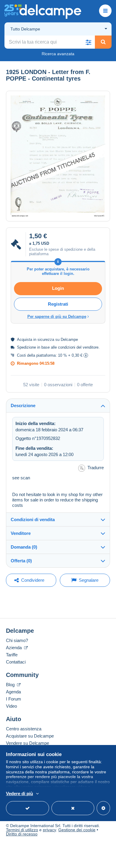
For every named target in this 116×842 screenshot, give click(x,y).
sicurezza (45, 339)
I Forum (13, 698)
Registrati (58, 304)
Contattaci (16, 661)
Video (11, 706)
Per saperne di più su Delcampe (56, 316)
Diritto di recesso (21, 834)
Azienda (14, 647)
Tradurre (95, 467)
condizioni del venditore (78, 347)
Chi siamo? (17, 640)
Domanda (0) (24, 546)
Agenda (13, 691)
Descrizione (23, 405)
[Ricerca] (103, 42)
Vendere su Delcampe (27, 743)
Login (58, 288)
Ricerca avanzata (58, 53)
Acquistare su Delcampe (30, 735)
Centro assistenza (23, 728)
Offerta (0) (21, 560)
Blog (11, 684)
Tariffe (12, 654)
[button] (88, 42)
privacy (49, 829)
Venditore (21, 533)
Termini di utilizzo (22, 829)
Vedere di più (19, 793)
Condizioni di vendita (33, 519)
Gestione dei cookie (76, 829)
